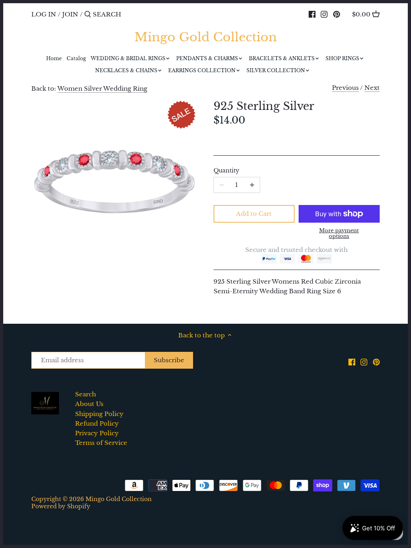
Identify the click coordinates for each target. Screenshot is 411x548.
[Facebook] (312, 14)
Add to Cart (254, 213)
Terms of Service (101, 443)
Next (372, 87)
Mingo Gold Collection (205, 37)
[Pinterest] (336, 14)
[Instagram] (324, 14)
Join (70, 14)
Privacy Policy (97, 433)
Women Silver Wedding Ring (102, 88)
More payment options (339, 233)
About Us (89, 404)
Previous (345, 87)
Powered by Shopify (60, 506)
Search (85, 394)
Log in (43, 14)
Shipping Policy (99, 414)
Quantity (226, 171)
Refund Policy (97, 423)
